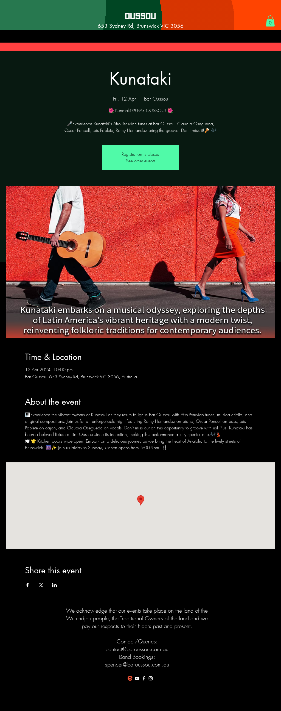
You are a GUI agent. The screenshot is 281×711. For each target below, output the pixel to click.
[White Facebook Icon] (144, 678)
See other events (140, 161)
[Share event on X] (41, 585)
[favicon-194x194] (130, 678)
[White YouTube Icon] (137, 678)
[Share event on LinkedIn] (54, 585)
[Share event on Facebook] (27, 585)
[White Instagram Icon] (150, 678)
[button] (270, 21)
